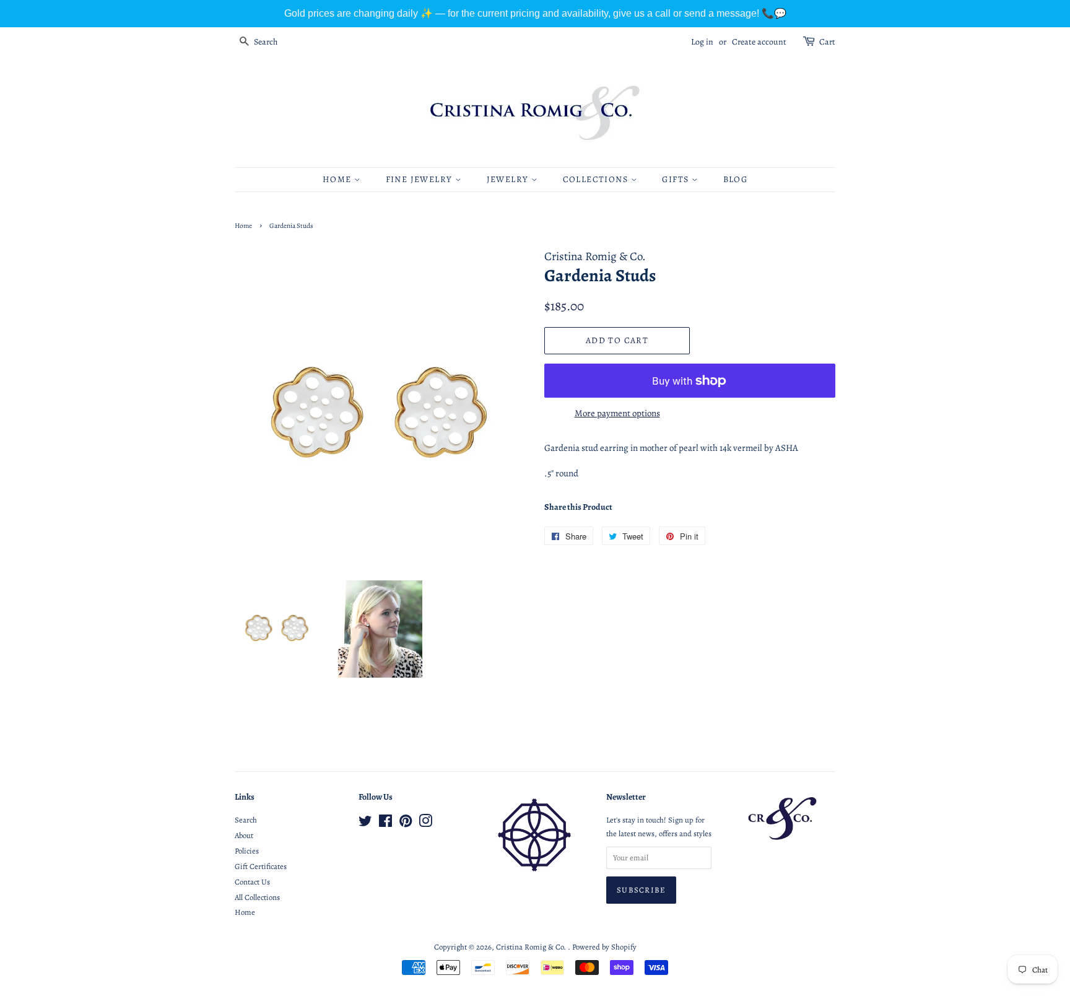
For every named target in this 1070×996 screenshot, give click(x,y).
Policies (247, 850)
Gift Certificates (261, 866)
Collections (597, 179)
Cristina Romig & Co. (532, 946)
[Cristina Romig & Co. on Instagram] (425, 823)
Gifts (676, 179)
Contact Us (252, 881)
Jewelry (509, 179)
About (244, 835)
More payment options (617, 413)
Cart (827, 42)
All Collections (257, 897)
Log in (702, 42)
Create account (759, 42)
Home (338, 179)
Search (246, 820)
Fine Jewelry (420, 179)
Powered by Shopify (604, 946)
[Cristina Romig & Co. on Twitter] (365, 823)
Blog (735, 179)
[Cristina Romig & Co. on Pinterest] (405, 823)
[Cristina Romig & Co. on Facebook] (385, 823)
